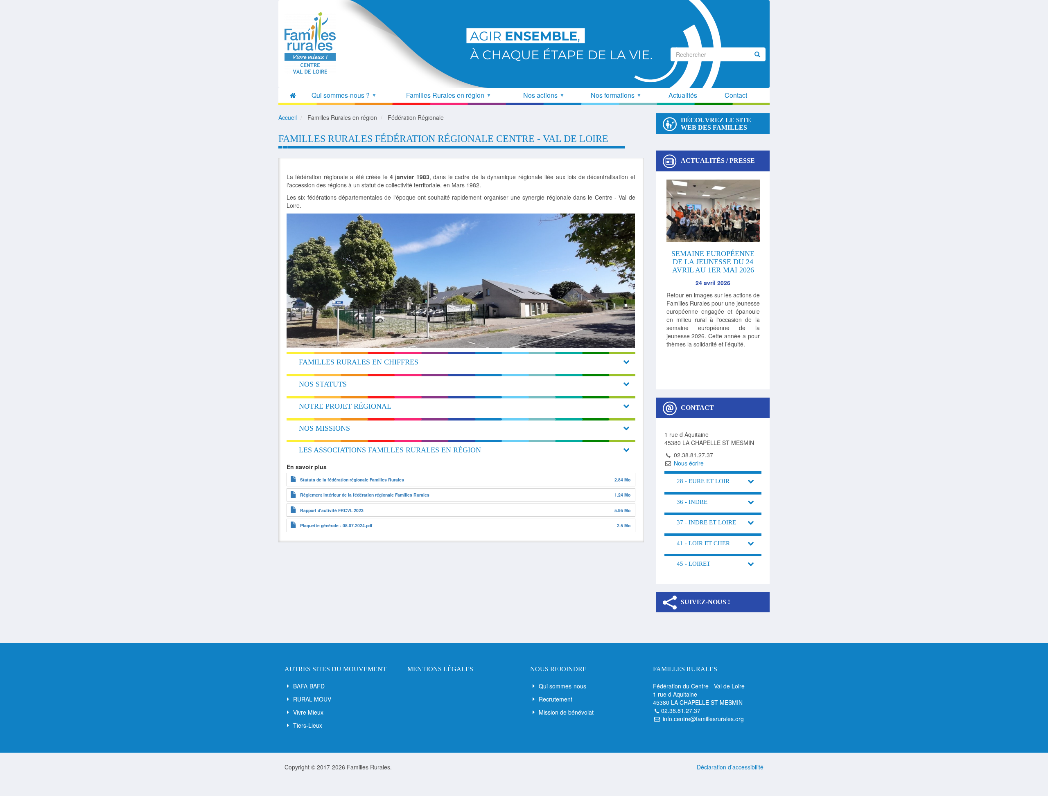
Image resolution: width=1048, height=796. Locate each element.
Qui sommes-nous (562, 686)
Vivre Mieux (308, 712)
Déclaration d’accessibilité (730, 767)
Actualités (683, 95)
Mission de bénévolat (566, 712)
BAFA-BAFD (309, 686)
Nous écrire (689, 463)
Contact (736, 95)
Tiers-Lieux (307, 725)
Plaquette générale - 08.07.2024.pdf (336, 525)
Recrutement (555, 699)
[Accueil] (313, 43)
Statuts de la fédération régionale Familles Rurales (352, 480)
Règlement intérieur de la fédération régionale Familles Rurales (364, 495)
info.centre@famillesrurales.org (703, 719)
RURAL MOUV (312, 699)
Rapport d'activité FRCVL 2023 (332, 510)
